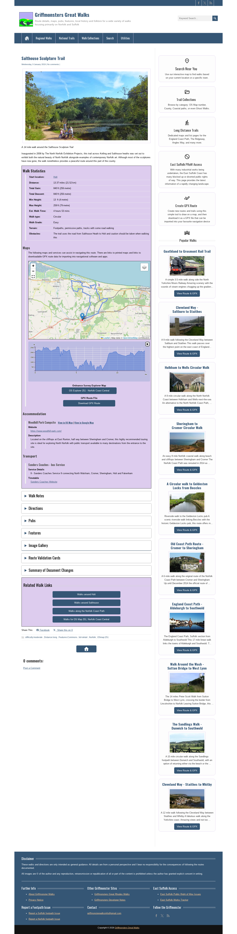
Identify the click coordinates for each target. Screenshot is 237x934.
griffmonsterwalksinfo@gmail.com (104, 913)
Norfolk (92, 637)
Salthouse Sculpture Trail (43, 58)
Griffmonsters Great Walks (62, 14)
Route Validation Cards (44, 557)
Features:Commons (68, 637)
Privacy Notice (36, 900)
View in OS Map (65, 422)
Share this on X (64, 630)
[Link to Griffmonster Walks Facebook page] (199, 3)
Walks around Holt (86, 594)
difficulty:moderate (34, 637)
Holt (55, 177)
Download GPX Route (89, 403)
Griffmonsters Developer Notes (109, 900)
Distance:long (50, 637)
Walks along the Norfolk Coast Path (86, 611)
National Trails (67, 38)
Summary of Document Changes (51, 570)
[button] (82, 316)
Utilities (125, 38)
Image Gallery (38, 545)
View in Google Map (84, 422)
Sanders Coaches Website (44, 482)
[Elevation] (147, 344)
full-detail (83, 637)
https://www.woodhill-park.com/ (46, 431)
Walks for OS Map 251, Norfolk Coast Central (86, 619)
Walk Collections (90, 38)
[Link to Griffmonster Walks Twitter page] (205, 3)
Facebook (44, 630)
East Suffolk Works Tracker (174, 900)
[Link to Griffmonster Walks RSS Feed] (211, 3)
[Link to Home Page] (86, 648)
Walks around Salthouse (86, 602)
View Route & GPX (187, 293)
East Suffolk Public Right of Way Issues (180, 894)
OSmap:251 (103, 637)
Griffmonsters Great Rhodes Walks (112, 894)
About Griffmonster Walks (42, 894)
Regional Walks (44, 38)
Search (110, 38)
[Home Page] (26, 38)
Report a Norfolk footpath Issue (44, 919)
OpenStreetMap (130, 337)
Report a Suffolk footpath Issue (44, 913)
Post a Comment (31, 668)
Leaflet (106, 337)
